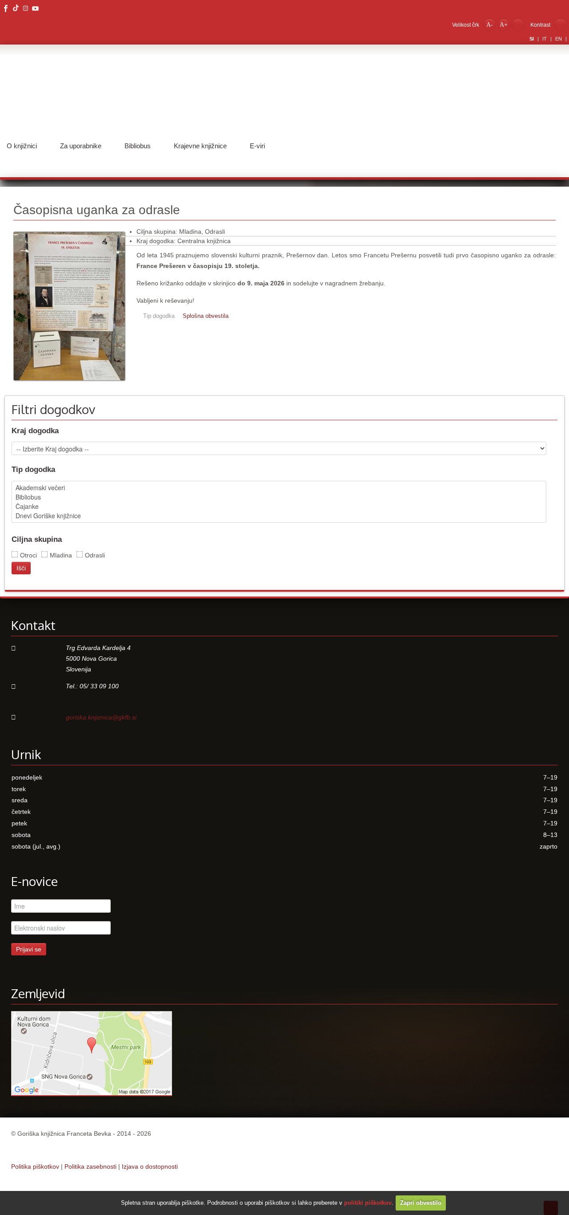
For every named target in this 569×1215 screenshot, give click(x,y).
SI (532, 38)
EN (559, 38)
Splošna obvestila (205, 316)
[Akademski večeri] (279, 487)
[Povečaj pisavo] (503, 24)
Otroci (28, 555)
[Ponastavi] (518, 24)
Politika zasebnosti (90, 1166)
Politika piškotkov (35, 1166)
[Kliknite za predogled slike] (69, 385)
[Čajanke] (279, 506)
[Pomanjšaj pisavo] (489, 24)
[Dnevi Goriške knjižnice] (279, 515)
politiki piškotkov (368, 1202)
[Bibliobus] (279, 497)
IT (545, 38)
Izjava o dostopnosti (150, 1166)
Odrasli (95, 555)
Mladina (61, 555)
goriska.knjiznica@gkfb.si (101, 717)
